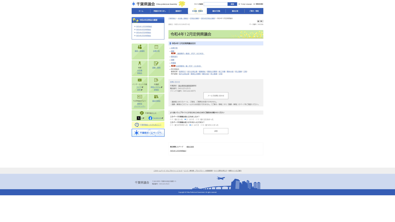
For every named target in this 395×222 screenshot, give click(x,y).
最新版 (139, 103)
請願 (172, 59)
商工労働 (222, 71)
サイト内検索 (198, 4)
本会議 (139, 70)
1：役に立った (177, 119)
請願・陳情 (156, 67)
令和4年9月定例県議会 (143, 29)
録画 (139, 89)
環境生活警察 (212, 71)
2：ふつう (190, 119)
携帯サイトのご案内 (234, 170)
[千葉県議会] (141, 4)
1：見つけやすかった (180, 125)
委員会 (139, 73)
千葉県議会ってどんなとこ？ (150, 124)
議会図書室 (156, 101)
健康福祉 (202, 71)
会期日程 (156, 51)
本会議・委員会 (183, 18)
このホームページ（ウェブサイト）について (168, 170)
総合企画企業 (192, 71)
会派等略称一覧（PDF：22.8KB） (189, 66)
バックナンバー (139, 106)
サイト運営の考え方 (220, 170)
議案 (172, 51)
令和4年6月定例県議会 (143, 32)
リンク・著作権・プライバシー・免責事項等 (198, 170)
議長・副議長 (140, 51)
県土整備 (238, 71)
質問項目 (174, 56)
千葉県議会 (172, 18)
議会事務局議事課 (184, 85)
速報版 (156, 89)
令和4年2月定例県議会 (143, 35)
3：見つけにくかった (210, 125)
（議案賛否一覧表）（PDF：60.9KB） (190, 53)
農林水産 (230, 71)
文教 (245, 71)
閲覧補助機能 (259, 4)
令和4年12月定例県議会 (144, 26)
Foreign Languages (246, 4)
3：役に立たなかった (206, 119)
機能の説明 (190, 147)
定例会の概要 (194, 18)
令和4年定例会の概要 (148, 19)
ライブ (138, 87)
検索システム (155, 87)
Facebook (157, 118)
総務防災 (182, 71)
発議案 (173, 63)
